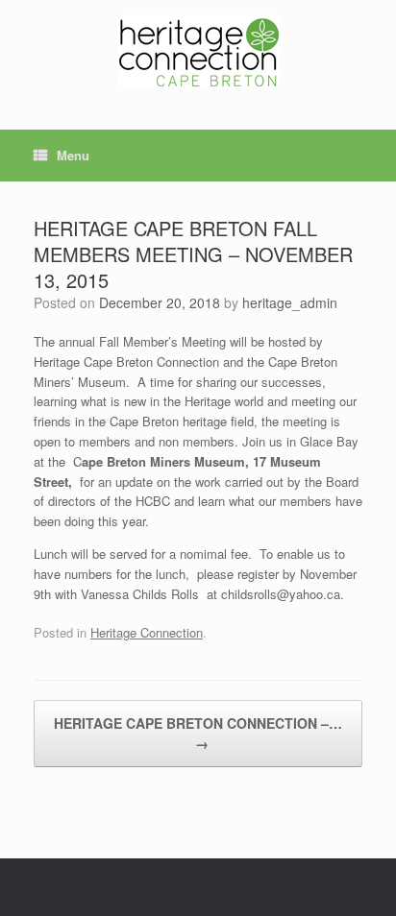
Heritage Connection (146, 632)
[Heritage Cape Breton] (198, 50)
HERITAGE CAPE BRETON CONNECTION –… (198, 733)
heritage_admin (289, 302)
